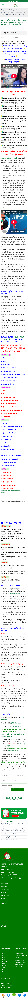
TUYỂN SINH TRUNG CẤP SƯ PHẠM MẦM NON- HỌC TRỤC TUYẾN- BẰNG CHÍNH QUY (13, 830)
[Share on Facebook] (9, 798)
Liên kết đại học (5, 889)
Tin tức (3, 898)
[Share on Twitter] (12, 798)
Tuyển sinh (4, 892)
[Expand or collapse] (25, 33)
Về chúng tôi (4, 886)
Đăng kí (3, 997)
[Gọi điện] (14, 995)
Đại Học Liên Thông (7, 571)
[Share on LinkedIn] (21, 798)
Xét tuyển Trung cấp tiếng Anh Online (11, 834)
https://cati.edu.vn (13, 750)
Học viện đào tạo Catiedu (9, 158)
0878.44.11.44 (12, 744)
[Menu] (2, 5)
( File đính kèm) (16, 723)
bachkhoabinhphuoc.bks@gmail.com (16, 748)
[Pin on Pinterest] (18, 798)
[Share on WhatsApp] (7, 798)
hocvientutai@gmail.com (19, 878)
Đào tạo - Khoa (5, 895)
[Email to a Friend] (15, 798)
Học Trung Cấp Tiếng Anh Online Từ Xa (11, 837)
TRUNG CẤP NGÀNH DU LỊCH (9, 840)
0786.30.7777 (13, 875)
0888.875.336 (11, 872)
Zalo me (24, 997)
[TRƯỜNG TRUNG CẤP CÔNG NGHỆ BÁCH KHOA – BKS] (15, 5)
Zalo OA (19, 997)
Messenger (8, 997)
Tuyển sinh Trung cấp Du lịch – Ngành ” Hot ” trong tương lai (13, 825)
